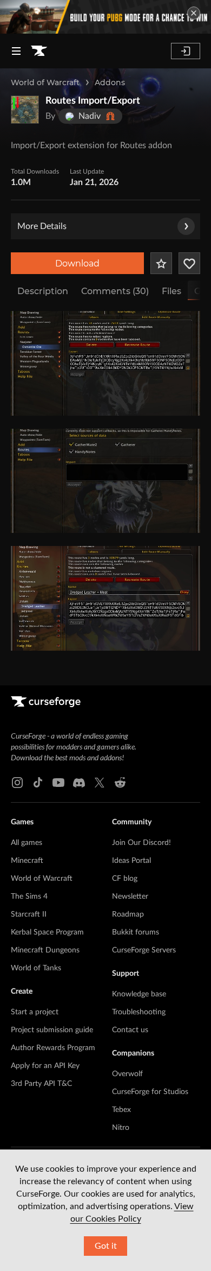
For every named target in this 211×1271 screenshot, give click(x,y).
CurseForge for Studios (150, 1092)
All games (26, 843)
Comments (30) (115, 291)
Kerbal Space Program (47, 932)
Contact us (130, 1030)
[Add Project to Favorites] (161, 263)
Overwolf (127, 1074)
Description (42, 291)
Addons (110, 82)
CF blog (124, 878)
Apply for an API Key (45, 1066)
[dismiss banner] (193, 13)
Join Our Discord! (141, 843)
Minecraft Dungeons (45, 950)
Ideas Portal (131, 861)
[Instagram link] (17, 782)
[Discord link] (78, 782)
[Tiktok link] (37, 782)
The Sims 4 (29, 896)
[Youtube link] (58, 782)
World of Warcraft (45, 82)
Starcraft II (29, 914)
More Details (42, 226)
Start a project (34, 1012)
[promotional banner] (105, 17)
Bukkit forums (135, 932)
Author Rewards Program (53, 1048)
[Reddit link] (120, 782)
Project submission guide (52, 1030)
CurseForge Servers (144, 950)
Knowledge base (139, 994)
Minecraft (27, 861)
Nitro (120, 1128)
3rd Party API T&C (41, 1084)
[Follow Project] (189, 263)
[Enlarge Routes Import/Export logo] (25, 110)
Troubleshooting (139, 1012)
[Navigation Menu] (16, 51)
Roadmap (128, 914)
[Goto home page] (39, 51)
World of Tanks (36, 968)
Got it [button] (106, 1246)
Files (171, 291)
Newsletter (130, 896)
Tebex (121, 1110)
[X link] (99, 782)
